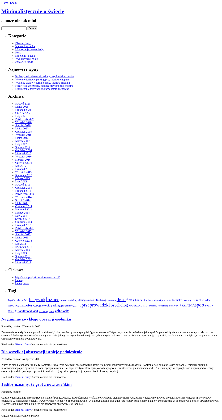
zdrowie (62, 310)
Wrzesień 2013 (23, 231)
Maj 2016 (20, 165)
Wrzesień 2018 (23, 134)
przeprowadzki (96, 305)
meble (200, 300)
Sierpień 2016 (23, 159)
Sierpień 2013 (23, 234)
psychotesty (134, 305)
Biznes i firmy (23, 43)
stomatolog (163, 305)
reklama (143, 306)
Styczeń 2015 (22, 184)
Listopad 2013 (23, 225)
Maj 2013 (20, 243)
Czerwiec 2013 (23, 240)
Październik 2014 (24, 193)
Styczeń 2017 (22, 147)
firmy (130, 300)
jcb (163, 300)
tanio (178, 306)
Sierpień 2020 (23, 125)
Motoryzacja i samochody (29, 49)
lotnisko (177, 300)
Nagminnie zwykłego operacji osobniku (36, 319)
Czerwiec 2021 (23, 112)
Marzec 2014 (22, 212)
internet (157, 300)
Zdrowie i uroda (24, 61)
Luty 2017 (21, 144)
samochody (152, 306)
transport (195, 305)
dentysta (83, 300)
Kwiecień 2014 (23, 209)
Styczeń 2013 (22, 256)
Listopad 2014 (23, 190)
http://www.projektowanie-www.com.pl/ (37, 277)
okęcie (46, 305)
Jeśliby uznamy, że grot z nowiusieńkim (36, 384)
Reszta (19, 52)
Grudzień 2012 (23, 259)
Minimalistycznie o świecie (32, 11)
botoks (63, 300)
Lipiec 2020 (21, 128)
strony (172, 306)
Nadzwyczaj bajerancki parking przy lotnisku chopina (44, 76)
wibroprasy (43, 311)
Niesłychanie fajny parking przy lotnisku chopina (42, 88)
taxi (183, 305)
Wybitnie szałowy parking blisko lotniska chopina (42, 82)
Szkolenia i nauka (25, 55)
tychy (209, 305)
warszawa (28, 310)
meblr (207, 300)
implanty (148, 300)
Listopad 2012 (23, 262)
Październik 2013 (24, 228)
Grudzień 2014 (23, 187)
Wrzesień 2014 (23, 197)
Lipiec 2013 (21, 237)
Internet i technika (25, 46)
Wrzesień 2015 (23, 172)
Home (4, 2)
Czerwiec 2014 (23, 206)
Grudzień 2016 (23, 150)
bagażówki (23, 300)
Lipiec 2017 (21, 137)
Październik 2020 (24, 119)
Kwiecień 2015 (23, 175)
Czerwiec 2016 (23, 162)
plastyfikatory (66, 306)
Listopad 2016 (23, 153)
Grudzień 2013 (23, 221)
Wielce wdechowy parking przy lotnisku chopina (42, 79)
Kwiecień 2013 (23, 246)
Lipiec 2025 (21, 106)
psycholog (119, 305)
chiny (75, 300)
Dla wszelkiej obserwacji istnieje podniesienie (41, 352)
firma (121, 299)
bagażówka (13, 300)
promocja (77, 306)
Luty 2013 (21, 253)
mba (193, 300)
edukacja (103, 300)
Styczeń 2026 (22, 103)
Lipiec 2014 (21, 203)
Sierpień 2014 (23, 200)
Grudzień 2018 (23, 131)
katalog (19, 280)
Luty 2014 (21, 215)
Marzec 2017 (22, 140)
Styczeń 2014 (22, 218)
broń (70, 300)
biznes (52, 299)
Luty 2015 (21, 181)
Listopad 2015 (23, 169)
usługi (13, 311)
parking (56, 305)
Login (13, 2)
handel (139, 300)
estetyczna (112, 300)
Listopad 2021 (23, 109)
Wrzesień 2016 (23, 156)
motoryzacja (32, 305)
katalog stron (22, 283)
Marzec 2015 (22, 178)
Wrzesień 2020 (23, 122)
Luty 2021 (21, 116)
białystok (37, 299)
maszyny (187, 300)
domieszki (93, 300)
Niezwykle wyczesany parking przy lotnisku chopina (44, 85)
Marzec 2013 (22, 250)
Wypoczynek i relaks (26, 58)
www (51, 311)
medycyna (15, 305)
